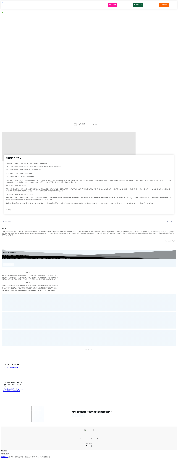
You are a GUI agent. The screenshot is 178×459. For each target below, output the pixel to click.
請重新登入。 (4, 457)
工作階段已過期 (5, 454)
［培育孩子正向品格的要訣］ (12, 365)
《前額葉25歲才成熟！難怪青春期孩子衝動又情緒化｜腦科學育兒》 (13, 384)
